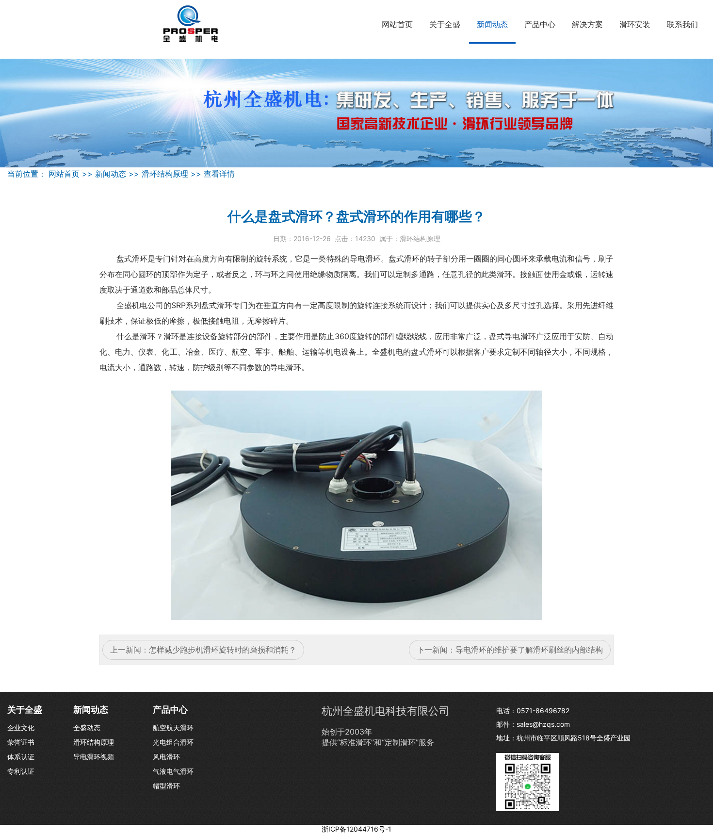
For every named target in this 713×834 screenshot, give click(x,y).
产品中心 (539, 24)
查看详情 (219, 174)
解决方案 (587, 24)
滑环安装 (634, 24)
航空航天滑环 (173, 727)
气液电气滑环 (173, 771)
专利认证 (20, 771)
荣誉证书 (20, 742)
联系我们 (682, 24)
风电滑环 (166, 756)
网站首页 (397, 24)
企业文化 (20, 727)
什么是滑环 (135, 336)
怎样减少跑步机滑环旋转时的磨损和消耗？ (222, 649)
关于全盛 (444, 24)
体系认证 (20, 756)
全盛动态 (86, 727)
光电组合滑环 (173, 742)
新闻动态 (492, 24)
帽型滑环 (166, 786)
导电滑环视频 (93, 756)
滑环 (373, 258)
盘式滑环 (131, 258)
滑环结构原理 (165, 174)
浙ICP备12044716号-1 (356, 829)
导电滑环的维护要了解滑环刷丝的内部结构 (529, 649)
